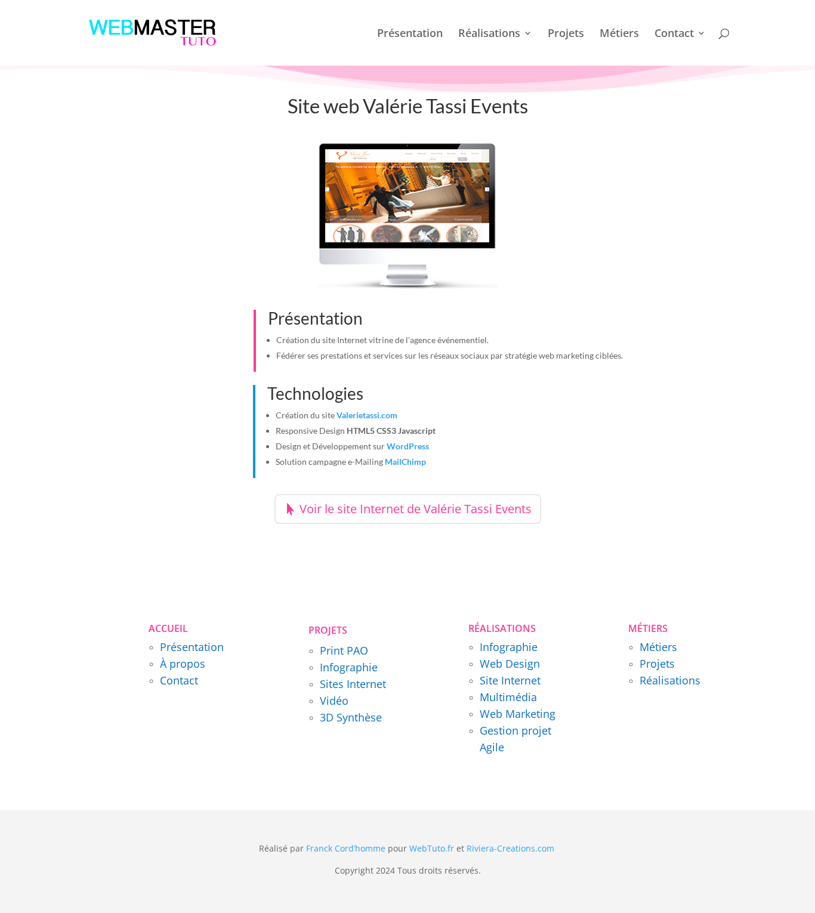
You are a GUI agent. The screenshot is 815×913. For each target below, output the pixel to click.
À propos (182, 663)
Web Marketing (517, 714)
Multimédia (508, 697)
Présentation (410, 34)
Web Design (510, 663)
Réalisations (489, 34)
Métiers (619, 34)
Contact (674, 34)
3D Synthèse (351, 717)
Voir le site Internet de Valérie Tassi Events (416, 509)
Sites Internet (353, 684)
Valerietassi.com (367, 415)
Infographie (349, 667)
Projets (566, 34)
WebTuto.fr (431, 848)
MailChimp (405, 461)
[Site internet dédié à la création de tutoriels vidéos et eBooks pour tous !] (555, 848)
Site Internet (510, 680)
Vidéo (334, 700)
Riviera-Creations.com (510, 848)
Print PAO (344, 650)
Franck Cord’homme (345, 848)
